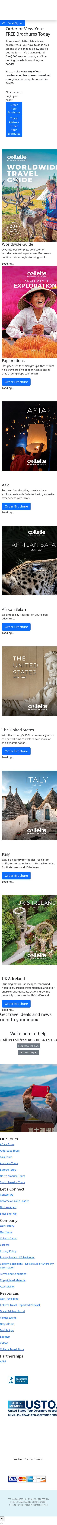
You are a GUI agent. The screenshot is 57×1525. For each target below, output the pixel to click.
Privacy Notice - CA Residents (17, 1257)
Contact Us (6, 1194)
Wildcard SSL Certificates (28, 1459)
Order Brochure (16, 382)
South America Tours (12, 1182)
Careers (4, 1245)
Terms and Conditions (13, 1274)
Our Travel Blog (9, 1298)
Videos (4, 1343)
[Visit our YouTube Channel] (35, 1134)
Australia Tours (9, 1163)
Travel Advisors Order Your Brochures (14, 126)
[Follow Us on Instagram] (21, 1134)
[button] (28, 1453)
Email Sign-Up (8, 1213)
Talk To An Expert (28, 1052)
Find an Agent (8, 1207)
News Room (7, 1324)
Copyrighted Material (12, 1280)
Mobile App (7, 1330)
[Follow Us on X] (24, 1134)
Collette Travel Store (12, 1349)
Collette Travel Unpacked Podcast (20, 1305)
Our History (7, 1226)
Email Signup (15, 23)
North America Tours (12, 1176)
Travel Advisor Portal (12, 1311)
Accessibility (7, 1286)
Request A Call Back (28, 1045)
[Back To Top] (2, 1518)
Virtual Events (8, 1317)
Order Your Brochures (14, 108)
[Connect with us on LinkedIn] (28, 1134)
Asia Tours (6, 1157)
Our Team (6, 1232)
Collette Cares (8, 1238)
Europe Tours (8, 1169)
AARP (3, 1361)
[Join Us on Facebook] (18, 1134)
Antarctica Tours (10, 1150)
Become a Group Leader (14, 1201)
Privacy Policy (8, 1251)
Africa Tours (7, 1144)
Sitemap (5, 1336)
